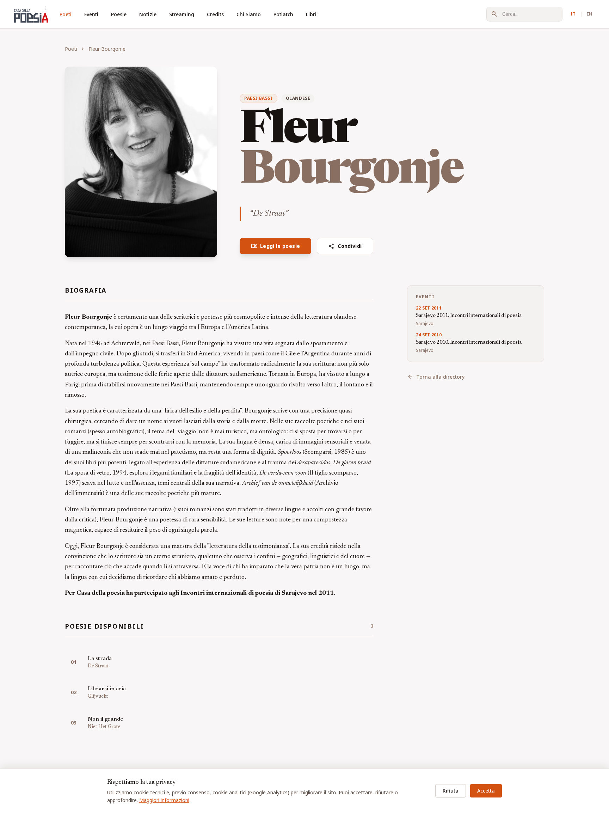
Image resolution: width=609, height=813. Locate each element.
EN (589, 14)
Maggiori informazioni (164, 800)
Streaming (181, 14)
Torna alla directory (436, 376)
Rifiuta (451, 790)
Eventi (91, 14)
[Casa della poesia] (31, 14)
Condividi (345, 246)
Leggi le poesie (275, 246)
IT (573, 14)
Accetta (486, 790)
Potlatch (283, 14)
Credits (215, 14)
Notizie (147, 14)
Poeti (66, 14)
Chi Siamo (248, 14)
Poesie (119, 14)
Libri (311, 14)
